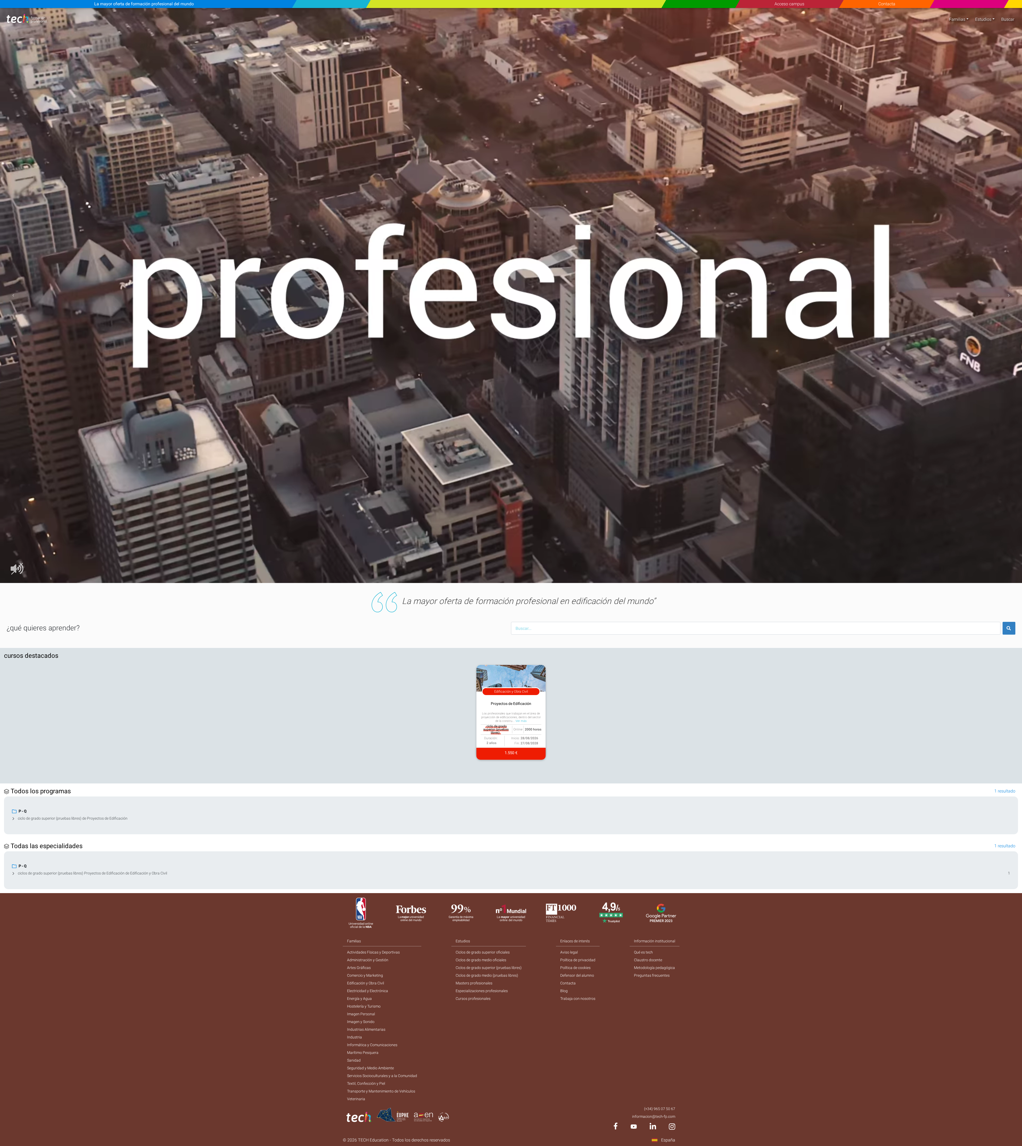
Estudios (983, 19)
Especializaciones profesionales (482, 991)
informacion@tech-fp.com (653, 1116)
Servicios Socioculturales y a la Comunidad (382, 1076)
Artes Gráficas (359, 968)
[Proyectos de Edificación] (166, 513)
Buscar (1007, 19)
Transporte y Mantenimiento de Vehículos (381, 1091)
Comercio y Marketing (365, 975)
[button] (13, 295)
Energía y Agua (359, 998)
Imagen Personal (361, 1014)
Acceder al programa (131, 513)
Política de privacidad (577, 960)
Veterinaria (356, 1099)
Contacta (886, 3)
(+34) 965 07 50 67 (659, 1109)
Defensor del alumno (577, 975)
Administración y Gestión (367, 960)
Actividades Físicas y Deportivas (373, 952)
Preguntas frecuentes (652, 975)
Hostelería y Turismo (364, 1006)
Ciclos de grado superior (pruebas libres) (489, 968)
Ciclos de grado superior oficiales (483, 952)
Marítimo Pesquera (362, 1052)
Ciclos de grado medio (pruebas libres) (487, 975)
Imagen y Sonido (360, 1022)
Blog (564, 991)
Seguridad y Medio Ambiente (370, 1068)
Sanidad (354, 1060)
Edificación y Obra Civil (365, 983)
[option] (511, 295)
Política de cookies (575, 968)
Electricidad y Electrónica (367, 991)
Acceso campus (789, 3)
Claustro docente (648, 960)
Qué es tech (643, 952)
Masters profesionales (474, 983)
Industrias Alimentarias (366, 1029)
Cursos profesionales (473, 998)
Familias (957, 19)
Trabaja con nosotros (577, 998)
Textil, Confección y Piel (366, 1083)
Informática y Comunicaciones (372, 1045)
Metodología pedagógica (654, 968)
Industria (354, 1037)
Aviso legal (569, 952)
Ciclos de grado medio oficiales (481, 960)
